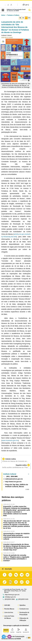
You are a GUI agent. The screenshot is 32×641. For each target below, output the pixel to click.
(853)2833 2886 (10, 599)
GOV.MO (7, 605)
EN (29, 18)
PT (26, 18)
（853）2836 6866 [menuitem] (11, 476)
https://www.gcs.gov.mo (12, 594)
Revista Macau (9, 609)
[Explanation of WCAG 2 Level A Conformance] (28, 637)
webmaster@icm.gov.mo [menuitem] (14, 479)
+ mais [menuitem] (27, 489)
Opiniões (22, 605)
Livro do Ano (8, 612)
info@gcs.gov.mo (10, 597)
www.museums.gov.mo (10, 440)
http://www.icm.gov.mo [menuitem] (13, 481)
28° (27, 5)
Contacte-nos (24, 609)
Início (3, 15)
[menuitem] (16, 474)
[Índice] (2, 10)
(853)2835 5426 (23, 599)
